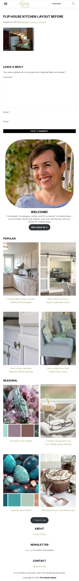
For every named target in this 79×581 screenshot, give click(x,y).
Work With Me (39, 566)
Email (6, 121)
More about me (38, 227)
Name (6, 112)
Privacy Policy (39, 534)
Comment (8, 77)
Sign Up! (29, 550)
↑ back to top (39, 520)
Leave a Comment (38, 22)
